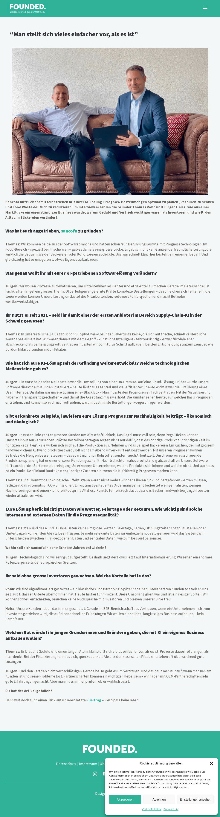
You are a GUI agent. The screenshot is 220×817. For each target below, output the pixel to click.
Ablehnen (159, 799)
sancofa (69, 231)
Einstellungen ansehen (195, 799)
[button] (211, 763)
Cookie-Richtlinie (151, 809)
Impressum (88, 763)
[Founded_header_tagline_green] (27, 4)
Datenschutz (170, 809)
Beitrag (95, 700)
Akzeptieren (125, 799)
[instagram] (95, 774)
